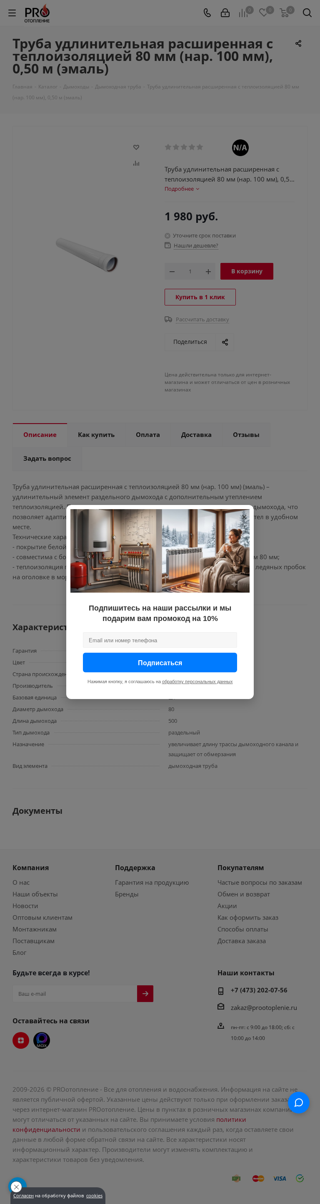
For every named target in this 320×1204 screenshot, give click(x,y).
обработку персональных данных (197, 681)
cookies (94, 1195)
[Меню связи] (299, 1102)
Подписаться (160, 662)
